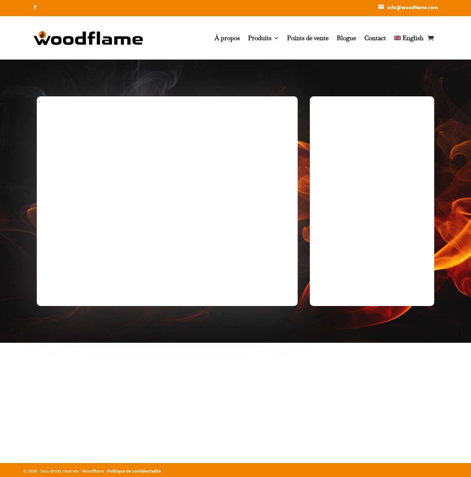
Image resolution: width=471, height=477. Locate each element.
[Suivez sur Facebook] (35, 7)
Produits (260, 38)
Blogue (346, 38)
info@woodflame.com (412, 7)
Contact (375, 38)
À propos (227, 38)
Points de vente (308, 38)
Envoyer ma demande (238, 280)
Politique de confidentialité (134, 471)
